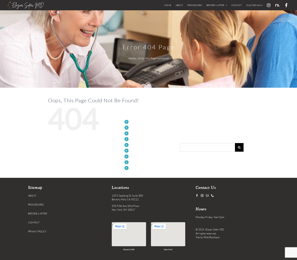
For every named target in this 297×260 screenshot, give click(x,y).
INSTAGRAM (137, 156)
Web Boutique (211, 237)
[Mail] (207, 195)
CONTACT (136, 144)
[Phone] (212, 195)
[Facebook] (197, 195)
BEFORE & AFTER (139, 139)
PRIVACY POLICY (37, 231)
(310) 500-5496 (138, 150)
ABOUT (134, 127)
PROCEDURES (138, 133)
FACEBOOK (136, 167)
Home (132, 58)
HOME (134, 121)
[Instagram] (202, 195)
